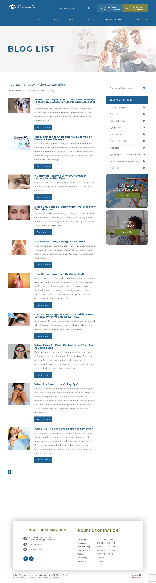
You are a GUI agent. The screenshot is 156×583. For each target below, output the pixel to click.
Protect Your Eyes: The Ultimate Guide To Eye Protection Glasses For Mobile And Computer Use (64, 102)
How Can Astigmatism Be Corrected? (59, 274)
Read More (42, 127)
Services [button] (72, 20)
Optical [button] (91, 20)
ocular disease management (125, 161)
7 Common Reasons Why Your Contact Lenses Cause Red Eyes (60, 177)
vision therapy (117, 107)
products (114, 148)
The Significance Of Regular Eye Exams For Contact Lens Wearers (63, 138)
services (114, 114)
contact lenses (117, 121)
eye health (115, 134)
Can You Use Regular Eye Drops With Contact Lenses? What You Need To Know (64, 315)
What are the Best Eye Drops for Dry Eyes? (63, 428)
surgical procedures (120, 141)
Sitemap (57, 577)
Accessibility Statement (24, 577)
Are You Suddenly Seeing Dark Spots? (59, 241)
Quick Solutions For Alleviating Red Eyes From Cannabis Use (65, 208)
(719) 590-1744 (112, 9)
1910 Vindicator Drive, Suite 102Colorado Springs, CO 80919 (43, 538)
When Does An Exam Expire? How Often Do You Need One (63, 346)
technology (116, 168)
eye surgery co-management (125, 154)
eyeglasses (115, 127)
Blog (56, 20)
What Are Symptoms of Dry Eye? (56, 384)
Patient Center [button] (115, 20)
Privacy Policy (44, 577)
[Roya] (137, 578)
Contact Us (141, 20)
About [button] (39, 20)
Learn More (126, 195)
